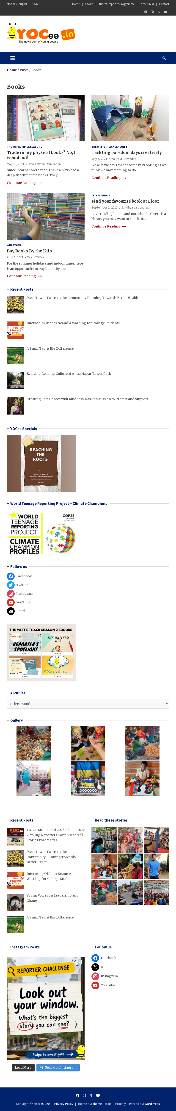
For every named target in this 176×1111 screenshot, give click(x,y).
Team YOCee (35, 257)
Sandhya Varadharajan (136, 207)
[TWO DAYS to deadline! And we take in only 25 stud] (46, 1008)
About (89, 4)
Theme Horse (102, 1104)
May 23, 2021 (15, 164)
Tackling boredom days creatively (126, 152)
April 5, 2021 (15, 257)
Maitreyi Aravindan (123, 159)
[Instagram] (152, 12)
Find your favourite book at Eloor (125, 201)
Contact (164, 4)
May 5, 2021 (99, 159)
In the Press (147, 4)
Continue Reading (22, 183)
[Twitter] (158, 12)
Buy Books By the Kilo (29, 251)
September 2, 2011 (104, 207)
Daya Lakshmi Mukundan (44, 164)
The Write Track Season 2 (24, 146)
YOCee (45, 1104)
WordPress (152, 1104)
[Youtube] (165, 12)
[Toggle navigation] (13, 58)
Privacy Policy (63, 1104)
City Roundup (100, 195)
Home (76, 4)
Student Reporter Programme (116, 4)
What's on (14, 245)
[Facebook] (146, 12)
